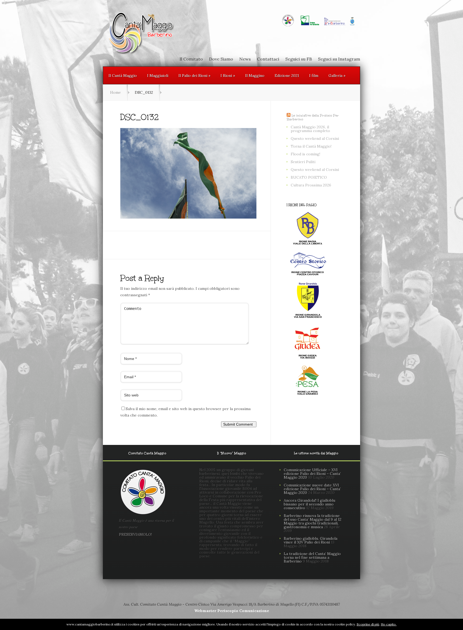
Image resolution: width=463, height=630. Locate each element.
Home (115, 92)
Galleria (336, 75)
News (245, 59)
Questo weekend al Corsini (315, 138)
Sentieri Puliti (303, 161)
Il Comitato (191, 59)
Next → (148, 225)
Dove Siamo (221, 59)
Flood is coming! (305, 154)
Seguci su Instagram (339, 59)
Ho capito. (389, 624)
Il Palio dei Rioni (194, 75)
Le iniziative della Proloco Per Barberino (313, 117)
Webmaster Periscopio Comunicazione (231, 610)
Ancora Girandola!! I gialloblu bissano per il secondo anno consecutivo (309, 504)
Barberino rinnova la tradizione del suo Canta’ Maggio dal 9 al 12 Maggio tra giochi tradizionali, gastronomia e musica (312, 521)
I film (313, 75)
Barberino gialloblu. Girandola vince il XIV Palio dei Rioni (310, 540)
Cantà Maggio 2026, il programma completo (310, 129)
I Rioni (228, 75)
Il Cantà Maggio (123, 75)
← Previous (130, 225)
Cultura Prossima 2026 (311, 185)
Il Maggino (254, 75)
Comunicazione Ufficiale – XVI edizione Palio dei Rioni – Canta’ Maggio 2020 (312, 473)
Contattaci (268, 59)
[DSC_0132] (188, 217)
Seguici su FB (298, 59)
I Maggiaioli (157, 75)
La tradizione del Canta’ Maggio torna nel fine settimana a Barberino (312, 557)
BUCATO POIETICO (309, 177)
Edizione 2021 (287, 75)
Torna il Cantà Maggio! (311, 146)
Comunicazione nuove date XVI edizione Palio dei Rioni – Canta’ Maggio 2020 (312, 489)
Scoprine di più (368, 624)
